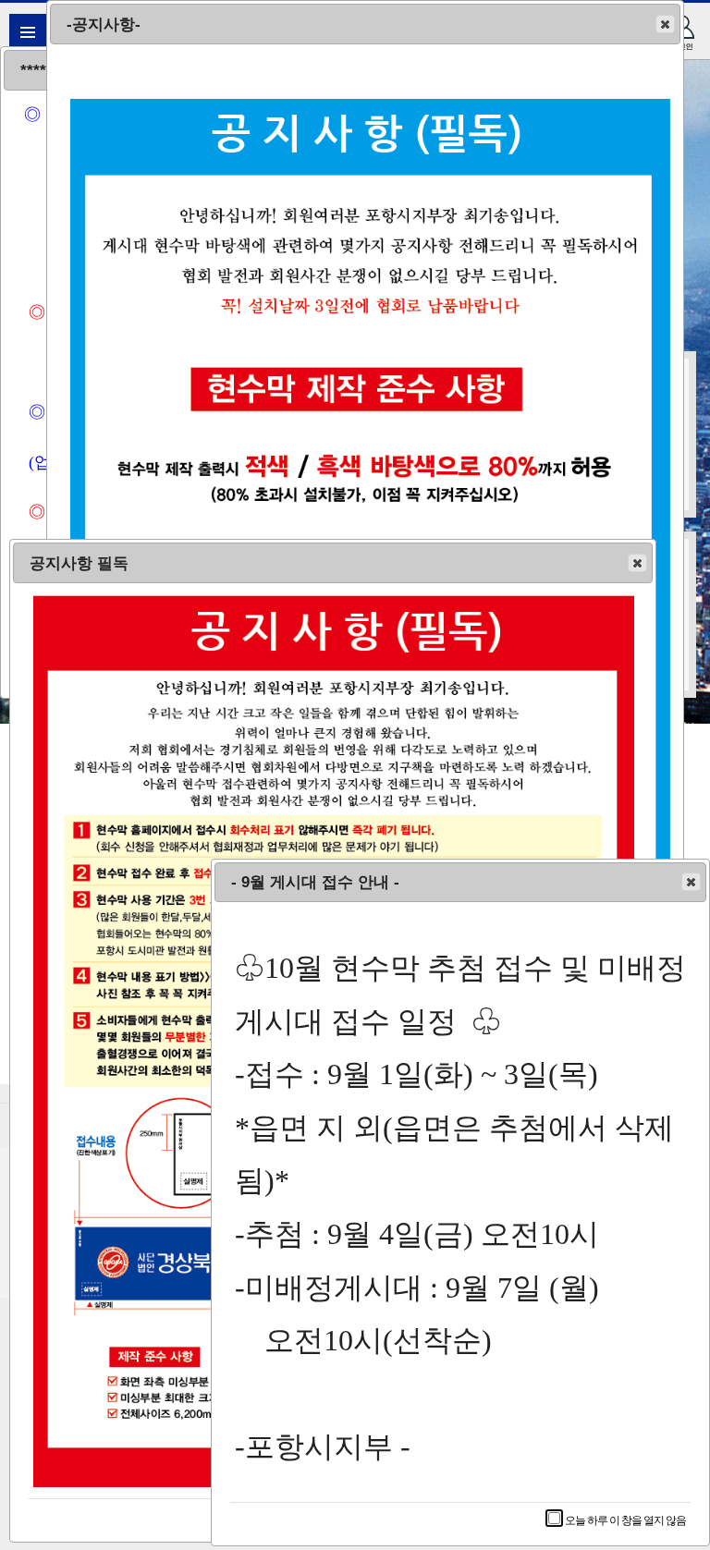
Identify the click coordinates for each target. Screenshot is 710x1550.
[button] (665, 24)
